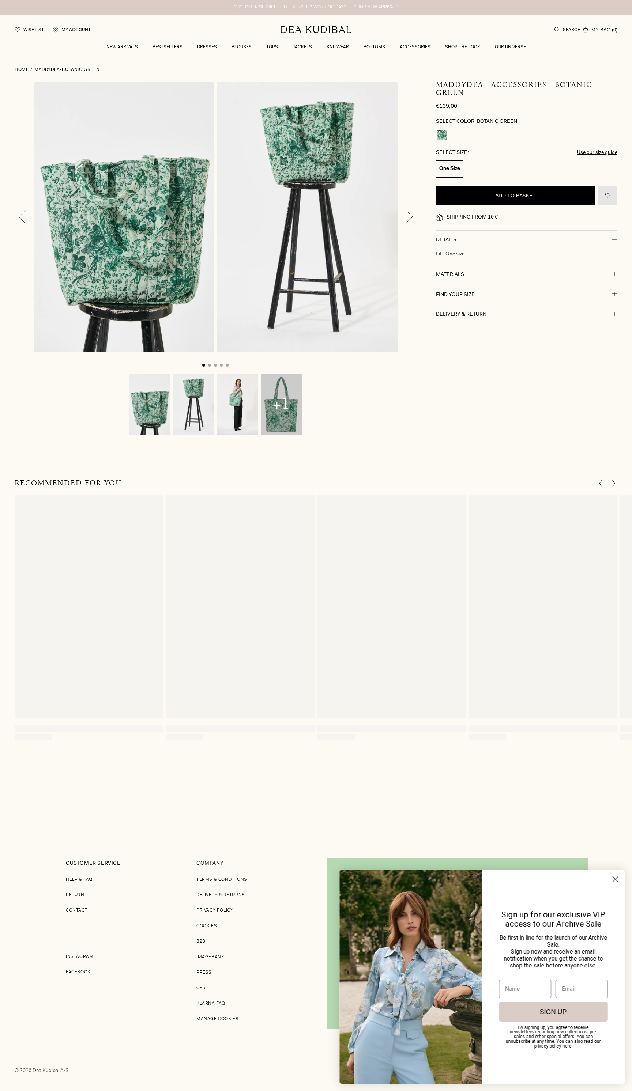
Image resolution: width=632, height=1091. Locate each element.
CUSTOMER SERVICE (255, 7)
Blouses (242, 47)
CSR (201, 988)
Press (204, 972)
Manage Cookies (217, 1019)
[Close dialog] (615, 879)
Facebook (78, 972)
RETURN (75, 895)
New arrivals (122, 47)
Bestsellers (168, 47)
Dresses (207, 47)
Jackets (302, 47)
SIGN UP (553, 1011)
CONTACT (76, 910)
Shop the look (462, 47)
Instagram (79, 957)
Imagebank (210, 957)
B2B (201, 941)
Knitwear (338, 47)
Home (22, 70)
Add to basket (515, 196)
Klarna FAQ (210, 1003)
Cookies (206, 926)
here (567, 1046)
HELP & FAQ (79, 880)
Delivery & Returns (220, 895)
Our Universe (510, 47)
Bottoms (374, 47)
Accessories (415, 47)
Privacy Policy (214, 910)
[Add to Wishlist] (607, 195)
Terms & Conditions (221, 880)
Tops (272, 47)
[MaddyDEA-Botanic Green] (442, 135)
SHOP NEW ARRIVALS (376, 7)
